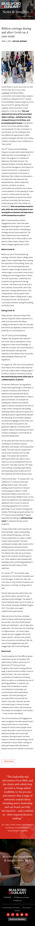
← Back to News (8, 761)
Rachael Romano (20, 41)
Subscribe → (17, 867)
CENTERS (7, 897)
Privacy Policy (26, 908)
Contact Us (17, 900)
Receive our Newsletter (17, 919)
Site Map (17, 911)
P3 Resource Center (21, 897)
